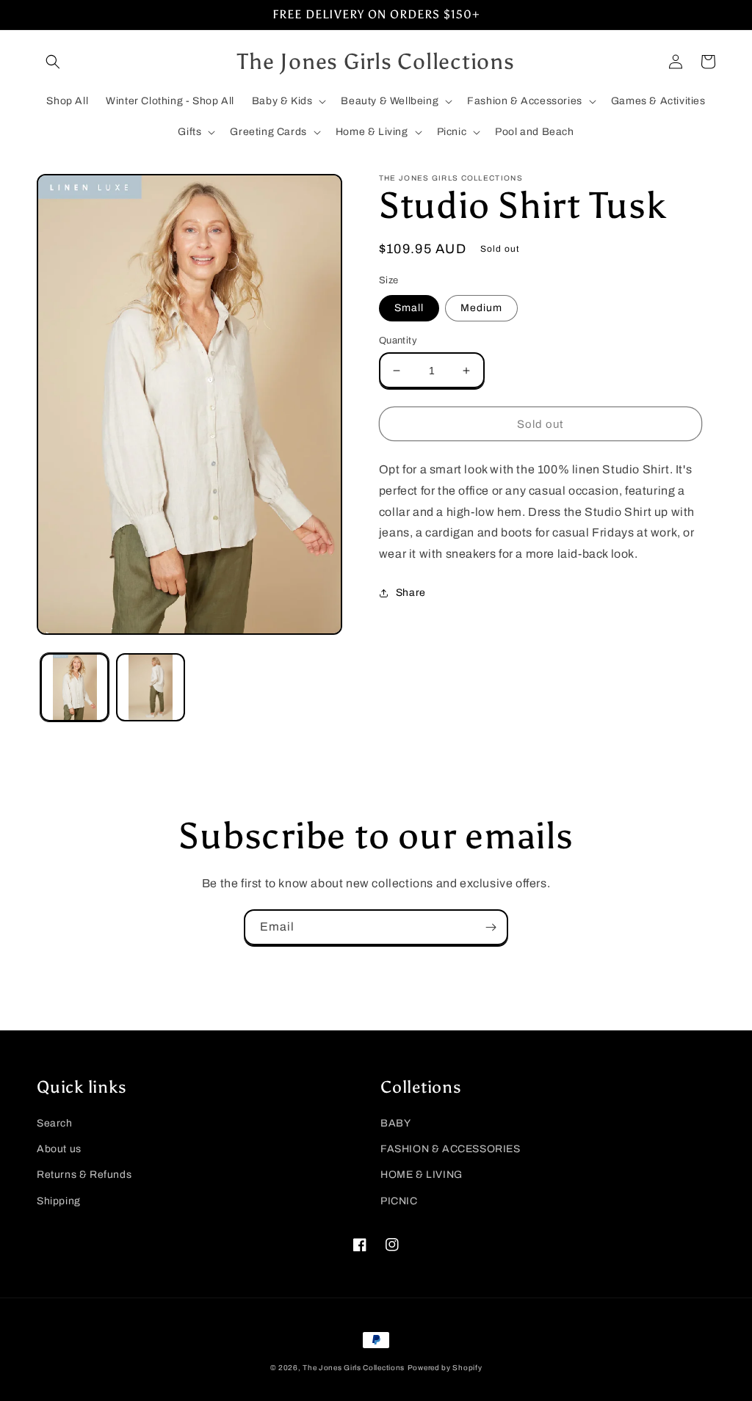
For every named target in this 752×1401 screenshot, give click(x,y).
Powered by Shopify (445, 1368)
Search (55, 1123)
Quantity (398, 340)
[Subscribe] (490, 927)
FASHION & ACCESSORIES (450, 1148)
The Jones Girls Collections (354, 1368)
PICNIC (399, 1201)
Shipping (59, 1201)
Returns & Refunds (84, 1174)
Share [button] (411, 592)
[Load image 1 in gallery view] (74, 687)
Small (409, 307)
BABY (395, 1123)
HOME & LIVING (421, 1174)
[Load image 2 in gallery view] (150, 687)
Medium (481, 307)
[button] (53, 62)
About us (59, 1148)
